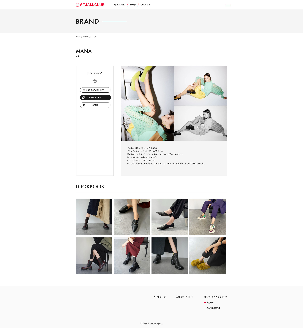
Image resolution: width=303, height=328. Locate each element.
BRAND (133, 5)
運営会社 (210, 302)
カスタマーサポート (185, 297)
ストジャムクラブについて (215, 297)
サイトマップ (159, 297)
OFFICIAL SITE (95, 97)
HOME (78, 37)
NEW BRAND (119, 5)
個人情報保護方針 (213, 308)
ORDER (95, 105)
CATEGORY (145, 5)
